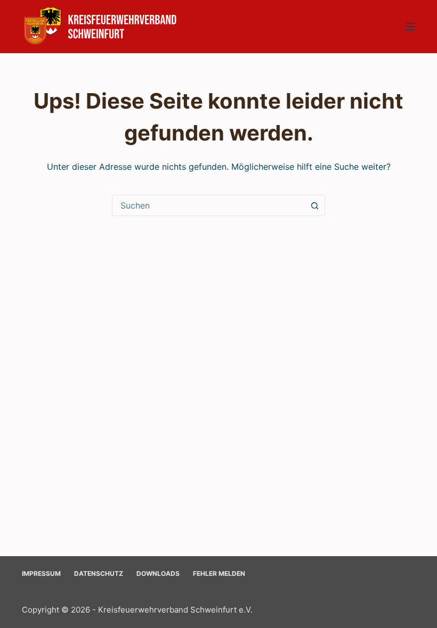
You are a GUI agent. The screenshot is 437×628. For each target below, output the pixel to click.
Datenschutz (98, 573)
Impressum (41, 573)
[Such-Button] (314, 205)
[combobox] (208, 205)
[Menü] (410, 26)
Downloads (158, 573)
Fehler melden (219, 573)
